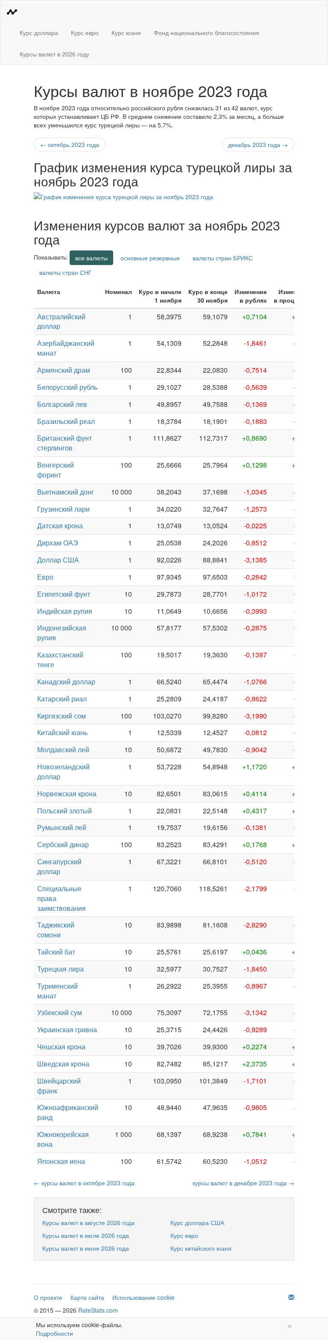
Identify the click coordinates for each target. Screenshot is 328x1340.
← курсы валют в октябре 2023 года (84, 1182)
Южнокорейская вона (63, 1139)
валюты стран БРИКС (223, 257)
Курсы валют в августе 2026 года (88, 1222)
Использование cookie (143, 1297)
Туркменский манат (57, 991)
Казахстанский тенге (60, 659)
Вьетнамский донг (65, 492)
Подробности (54, 1333)
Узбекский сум (59, 1012)
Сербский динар (63, 844)
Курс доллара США (197, 1222)
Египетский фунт (63, 594)
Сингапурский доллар (59, 866)
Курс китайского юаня (200, 1248)
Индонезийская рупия (61, 632)
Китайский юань (62, 732)
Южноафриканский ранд (67, 1112)
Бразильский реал (66, 421)
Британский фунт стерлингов (64, 443)
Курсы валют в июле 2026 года (85, 1235)
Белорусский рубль (67, 387)
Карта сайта (87, 1297)
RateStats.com (98, 1310)
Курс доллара (39, 32)
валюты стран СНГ (65, 272)
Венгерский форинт (55, 470)
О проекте (48, 1297)
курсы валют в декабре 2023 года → (243, 1182)
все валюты (91, 257)
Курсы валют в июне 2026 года (85, 1248)
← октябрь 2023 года (69, 144)
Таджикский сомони (55, 929)
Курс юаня (126, 32)
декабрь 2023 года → (258, 144)
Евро (45, 577)
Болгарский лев (62, 404)
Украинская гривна (67, 1029)
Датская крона (60, 525)
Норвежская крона (67, 793)
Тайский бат (56, 952)
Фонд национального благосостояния (206, 32)
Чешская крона (61, 1046)
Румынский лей (61, 827)
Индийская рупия (64, 611)
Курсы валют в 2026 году (54, 54)
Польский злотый (64, 811)
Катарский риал (62, 699)
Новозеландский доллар (63, 771)
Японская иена (61, 1161)
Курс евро (85, 32)
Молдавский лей (63, 749)
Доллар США (58, 560)
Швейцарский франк (59, 1086)
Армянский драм (63, 370)
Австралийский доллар (61, 321)
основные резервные (150, 257)
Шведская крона (63, 1064)
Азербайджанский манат (65, 348)
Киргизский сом (61, 716)
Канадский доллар (66, 681)
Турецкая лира (60, 969)
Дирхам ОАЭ (57, 543)
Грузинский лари (63, 509)
